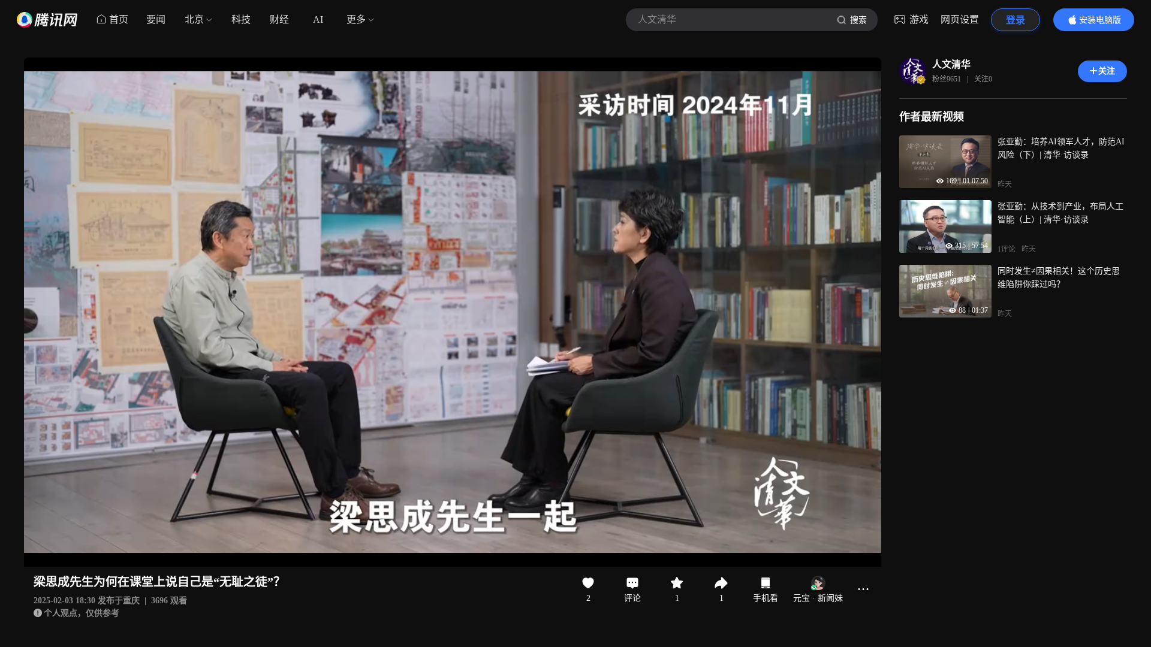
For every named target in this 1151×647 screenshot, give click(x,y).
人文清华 (951, 64)
